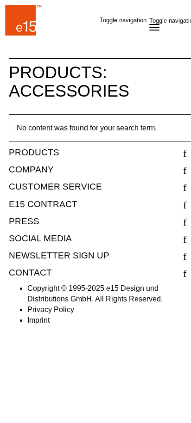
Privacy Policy (50, 309)
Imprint (38, 320)
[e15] (23, 22)
